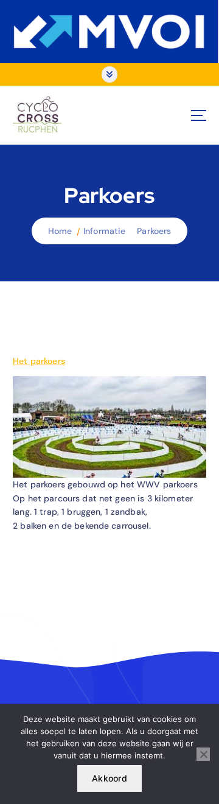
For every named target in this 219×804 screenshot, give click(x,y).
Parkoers (154, 230)
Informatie (104, 230)
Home (60, 230)
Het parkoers (39, 361)
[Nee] (203, 754)
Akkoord (109, 778)
